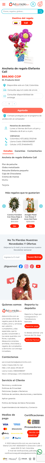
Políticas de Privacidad (11, 388)
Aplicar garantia (8, 398)
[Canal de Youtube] (38, 266)
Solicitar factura (32, 340)
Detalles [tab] (7, 151)
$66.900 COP (11, 76)
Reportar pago (32, 326)
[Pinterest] (32, 266)
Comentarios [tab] (34, 151)
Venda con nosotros (33, 433)
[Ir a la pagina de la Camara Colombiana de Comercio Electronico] (33, 421)
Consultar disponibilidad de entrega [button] (20, 96)
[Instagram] (26, 266)
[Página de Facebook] (21, 266)
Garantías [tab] (20, 151)
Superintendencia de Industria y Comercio (19, 407)
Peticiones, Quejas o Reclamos (15, 391)
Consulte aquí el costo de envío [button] (22, 90)
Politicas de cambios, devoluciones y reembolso (22, 394)
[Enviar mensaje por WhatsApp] (39, 451)
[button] (4, 104)
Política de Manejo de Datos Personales (18, 403)
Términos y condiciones (12, 385)
